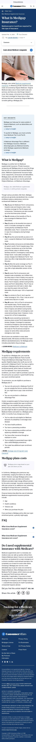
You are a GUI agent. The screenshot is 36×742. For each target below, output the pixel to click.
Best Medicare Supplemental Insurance (13, 14)
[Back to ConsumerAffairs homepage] (2, 11)
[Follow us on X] (9, 662)
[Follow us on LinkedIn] (12, 662)
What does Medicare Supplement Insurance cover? (14, 528)
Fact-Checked (23, 34)
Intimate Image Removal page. (9, 729)
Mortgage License (7, 642)
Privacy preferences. (18, 2)
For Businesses (24, 642)
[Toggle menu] (2, 6)
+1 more (20, 38)
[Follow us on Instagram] (5, 662)
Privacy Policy (23, 639)
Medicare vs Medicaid (20, 346)
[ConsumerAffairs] (18, 6)
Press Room (23, 650)
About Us (5, 639)
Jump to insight (10, 129)
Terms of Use (6, 646)
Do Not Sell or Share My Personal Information (8, 655)
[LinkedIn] (28, 593)
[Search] (31, 6)
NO (33, 588)
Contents (6, 42)
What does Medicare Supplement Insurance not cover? (14, 537)
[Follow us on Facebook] (2, 662)
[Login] (34, 6)
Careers (4, 650)
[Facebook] (23, 593)
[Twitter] (18, 593)
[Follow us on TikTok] (7, 662)
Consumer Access (13, 683)
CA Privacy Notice (24, 646)
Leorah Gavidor (13, 37)
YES (29, 588)
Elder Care (8, 11)
